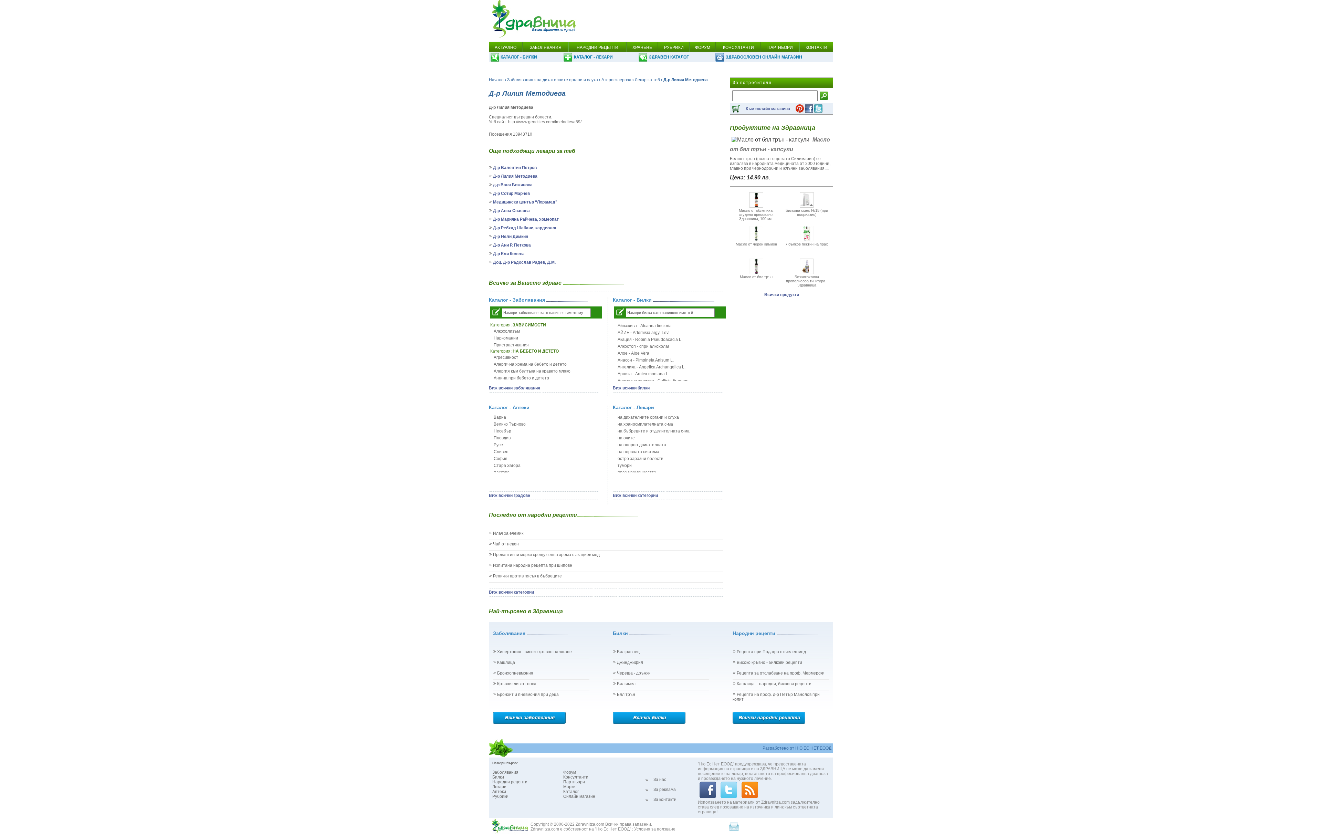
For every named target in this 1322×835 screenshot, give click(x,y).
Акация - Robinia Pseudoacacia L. (650, 339)
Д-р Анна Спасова (511, 210)
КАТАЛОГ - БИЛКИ (519, 57)
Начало (496, 79)
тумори (625, 465)
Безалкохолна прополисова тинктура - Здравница (807, 281)
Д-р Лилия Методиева (515, 176)
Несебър (502, 431)
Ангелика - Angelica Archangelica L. (651, 367)
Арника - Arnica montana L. (643, 374)
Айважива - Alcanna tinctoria (645, 325)
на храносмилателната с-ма (645, 424)
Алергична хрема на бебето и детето (530, 364)
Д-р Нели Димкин (510, 236)
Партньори (574, 782)
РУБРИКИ (674, 47)
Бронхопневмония (515, 673)
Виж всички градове (509, 495)
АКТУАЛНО (505, 47)
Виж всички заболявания (514, 388)
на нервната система (638, 451)
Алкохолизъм (507, 331)
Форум (569, 772)
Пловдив (502, 438)
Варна (500, 417)
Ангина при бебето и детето (521, 378)
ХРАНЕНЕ (642, 47)
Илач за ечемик (508, 533)
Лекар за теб (647, 79)
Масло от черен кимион (756, 244)
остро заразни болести (640, 458)
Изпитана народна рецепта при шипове (532, 565)
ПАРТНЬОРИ (780, 47)
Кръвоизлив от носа (516, 683)
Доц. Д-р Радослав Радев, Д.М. (524, 262)
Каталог (571, 791)
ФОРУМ (702, 47)
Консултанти (575, 777)
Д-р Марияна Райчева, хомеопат (526, 219)
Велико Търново (510, 424)
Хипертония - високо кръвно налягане (534, 651)
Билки (498, 777)
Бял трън (626, 694)
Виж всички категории (635, 495)
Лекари (499, 786)
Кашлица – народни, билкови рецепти (774, 683)
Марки (569, 786)
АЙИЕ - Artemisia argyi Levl (644, 332)
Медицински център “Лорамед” (525, 202)
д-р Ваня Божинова (513, 184)
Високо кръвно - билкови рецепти (769, 662)
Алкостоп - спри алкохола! (643, 346)
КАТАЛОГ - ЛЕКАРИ (593, 57)
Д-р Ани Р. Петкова (512, 245)
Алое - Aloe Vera (633, 353)
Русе (498, 444)
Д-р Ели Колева (509, 253)
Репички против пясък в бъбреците (527, 576)
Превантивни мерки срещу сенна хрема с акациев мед (546, 554)
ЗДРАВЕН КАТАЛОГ (669, 57)
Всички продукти (781, 294)
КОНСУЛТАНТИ (738, 47)
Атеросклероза (616, 79)
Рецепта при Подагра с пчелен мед (771, 651)
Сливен (501, 451)
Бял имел (626, 683)
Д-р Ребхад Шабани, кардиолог (525, 228)
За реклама (664, 789)
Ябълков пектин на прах (807, 244)
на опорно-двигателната (642, 444)
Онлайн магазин (579, 796)
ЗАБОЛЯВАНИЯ (546, 47)
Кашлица (506, 662)
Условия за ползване (654, 829)
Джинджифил (630, 662)
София (500, 458)
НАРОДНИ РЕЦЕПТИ (597, 47)
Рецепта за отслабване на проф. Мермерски (781, 673)
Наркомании (506, 338)
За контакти (664, 799)
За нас (659, 779)
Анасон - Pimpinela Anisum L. (646, 360)
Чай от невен (506, 544)
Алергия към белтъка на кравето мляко (532, 371)
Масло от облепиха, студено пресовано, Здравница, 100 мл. (756, 214)
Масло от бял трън (756, 277)
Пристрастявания (511, 345)
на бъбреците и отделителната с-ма (654, 431)
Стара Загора (507, 465)
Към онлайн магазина (768, 108)
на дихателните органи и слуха (567, 79)
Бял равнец (628, 651)
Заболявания (520, 79)
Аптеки (499, 791)
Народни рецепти (509, 782)
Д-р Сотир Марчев (511, 193)
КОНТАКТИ (816, 47)
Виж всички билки (631, 388)
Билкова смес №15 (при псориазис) (807, 212)
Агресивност (506, 357)
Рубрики (500, 796)
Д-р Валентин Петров (515, 167)
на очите (626, 438)
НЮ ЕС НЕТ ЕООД (813, 748)
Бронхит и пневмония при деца (528, 694)
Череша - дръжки (634, 673)
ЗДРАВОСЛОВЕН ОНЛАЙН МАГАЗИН (764, 57)
